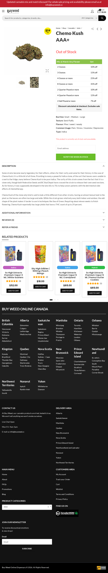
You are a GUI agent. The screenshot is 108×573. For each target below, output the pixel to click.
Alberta (24, 320)
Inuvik (4, 393)
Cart (58, 484)
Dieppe (59, 367)
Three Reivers (79, 370)
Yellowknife (7, 390)
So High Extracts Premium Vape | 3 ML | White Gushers (13, 275)
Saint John (60, 361)
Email (4, 536)
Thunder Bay (7, 360)
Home (58, 28)
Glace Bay (42, 369)
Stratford (78, 367)
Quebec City (25, 357)
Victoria (5, 332)
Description (9, 166)
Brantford (6, 357)
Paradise (95, 369)
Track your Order (63, 479)
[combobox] (27, 507)
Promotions (7, 489)
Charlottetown (80, 361)
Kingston (7, 349)
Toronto (77, 325)
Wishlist (59, 489)
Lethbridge (24, 331)
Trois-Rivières (25, 366)
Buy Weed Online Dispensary (14, 567)
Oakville (5, 366)
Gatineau (23, 360)
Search (102, 18)
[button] (51, 300)
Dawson (41, 389)
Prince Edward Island (78, 352)
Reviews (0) (8, 220)
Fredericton (61, 364)
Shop (64, 28)
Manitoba (61, 320)
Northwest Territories (65, 462)
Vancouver (6, 329)
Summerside (79, 364)
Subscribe (27, 548)
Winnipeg (60, 325)
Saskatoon (42, 329)
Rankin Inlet (25, 389)
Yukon (58, 458)
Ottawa (77, 340)
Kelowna (5, 335)
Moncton (59, 358)
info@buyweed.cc (17, 432)
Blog (4, 494)
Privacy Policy (62, 499)
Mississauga (97, 334)
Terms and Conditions (65, 494)
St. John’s (95, 358)
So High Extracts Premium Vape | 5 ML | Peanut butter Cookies (94, 276)
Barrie (94, 328)
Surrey (4, 338)
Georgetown (7, 363)
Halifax (41, 354)
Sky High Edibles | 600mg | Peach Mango (40, 271)
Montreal (24, 354)
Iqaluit (22, 386)
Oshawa (96, 320)
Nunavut (59, 453)
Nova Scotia (45, 349)
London (77, 337)
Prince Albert (43, 335)
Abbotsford (6, 341)
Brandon (59, 328)
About (4, 479)
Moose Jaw (42, 338)
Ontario (78, 320)
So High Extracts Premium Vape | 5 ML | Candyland (67, 275)
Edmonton (24, 325)
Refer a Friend (10, 227)
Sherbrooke (25, 363)
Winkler (59, 331)
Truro (40, 363)
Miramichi (60, 369)
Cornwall (78, 373)
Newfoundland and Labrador (68, 448)
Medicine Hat (25, 334)
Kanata (5, 354)
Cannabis (71, 28)
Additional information (16, 212)
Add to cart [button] (13, 291)
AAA (78, 28)
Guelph (95, 331)
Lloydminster (43, 341)
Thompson (60, 334)
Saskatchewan (61, 418)
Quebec (24, 349)
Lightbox (47, 71)
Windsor (95, 325)
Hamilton (78, 328)
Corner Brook (97, 372)
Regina (40, 332)
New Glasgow (43, 366)
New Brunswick (62, 433)
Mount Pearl (97, 367)
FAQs (4, 484)
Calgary (23, 328)
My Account (61, 474)
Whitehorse (43, 386)
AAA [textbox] (26, 507)
